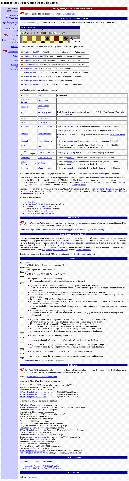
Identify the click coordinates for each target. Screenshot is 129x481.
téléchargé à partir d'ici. (86, 254)
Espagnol (24, 122)
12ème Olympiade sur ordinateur (33, 430)
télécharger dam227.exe (32, 52)
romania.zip (71, 168)
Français (24, 107)
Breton (23, 162)
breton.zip (71, 162)
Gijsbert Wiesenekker (66, 243)
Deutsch (46, 229)
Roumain (24, 168)
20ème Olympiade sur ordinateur (33, 392)
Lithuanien (25, 158)
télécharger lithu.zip (31, 76)
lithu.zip (70, 158)
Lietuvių (65, 229)
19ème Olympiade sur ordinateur (33, 394)
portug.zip (71, 141)
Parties (15, 56)
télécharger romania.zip (32, 84)
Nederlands (13, 15)
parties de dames (46, 211)
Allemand (25, 126)
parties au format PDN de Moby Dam (42, 377)
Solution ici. (71, 14)
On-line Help (30, 202)
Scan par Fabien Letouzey (14, 66)
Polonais (24, 134)
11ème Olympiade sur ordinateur (33, 437)
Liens (15, 60)
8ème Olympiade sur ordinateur (32, 450)
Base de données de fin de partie (10, 41)
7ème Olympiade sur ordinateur (32, 453)
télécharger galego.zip (32, 72)
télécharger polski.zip (31, 60)
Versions (14, 47)
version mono (25, 193)
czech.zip (71, 145)
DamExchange (42, 182)
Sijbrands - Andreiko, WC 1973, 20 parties (42, 466)
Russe (23, 113)
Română (95, 229)
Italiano (53, 229)
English (14, 18)
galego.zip (71, 152)
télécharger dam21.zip (105, 189)
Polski (59, 229)
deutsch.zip (71, 126)
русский (72, 229)
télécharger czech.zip (31, 68)
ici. (63, 245)
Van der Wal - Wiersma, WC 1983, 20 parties (43, 468)
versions (45, 206)
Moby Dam (13, 36)
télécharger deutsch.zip (32, 56)
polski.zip (71, 130)
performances (47, 209)
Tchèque (24, 146)
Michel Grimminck (83, 250)
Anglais (24, 102)
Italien (23, 118)
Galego (24, 151)
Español (80, 229)
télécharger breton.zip (32, 80)
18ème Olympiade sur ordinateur (33, 396)
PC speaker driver (116, 191)
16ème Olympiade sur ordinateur (33, 407)
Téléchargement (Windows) (11, 23)
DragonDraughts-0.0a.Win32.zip (55, 250)
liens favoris (49, 213)
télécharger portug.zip (35, 64)
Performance (13, 52)
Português (88, 229)
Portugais (24, 141)
